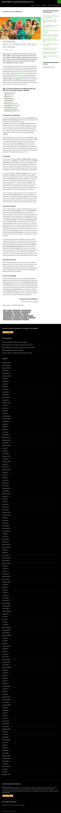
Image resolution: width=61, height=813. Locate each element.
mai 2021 (4, 413)
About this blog (56, 5)
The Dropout (16, 317)
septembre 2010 (6, 582)
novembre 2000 (6, 758)
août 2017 (4, 464)
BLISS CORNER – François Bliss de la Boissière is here (18, 2)
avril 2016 (4, 480)
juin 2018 (4, 448)
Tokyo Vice (7, 102)
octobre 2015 (5, 491)
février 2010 (5, 598)
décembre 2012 (5, 544)
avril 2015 (4, 501)
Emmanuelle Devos (26, 310)
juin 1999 (4, 769)
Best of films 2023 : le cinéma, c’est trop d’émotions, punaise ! (51, 52)
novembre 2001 (6, 739)
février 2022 (5, 392)
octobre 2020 (5, 421)
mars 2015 (4, 504)
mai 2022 (4, 384)
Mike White (25, 314)
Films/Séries (43, 5)
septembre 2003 (6, 705)
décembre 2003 (5, 697)
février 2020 (5, 434)
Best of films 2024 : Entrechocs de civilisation (12, 350)
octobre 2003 (5, 702)
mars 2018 (4, 450)
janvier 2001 (5, 753)
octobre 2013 (5, 531)
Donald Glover (16, 310)
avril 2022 (4, 386)
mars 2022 (4, 389)
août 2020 (4, 424)
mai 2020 (4, 429)
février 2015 (5, 507)
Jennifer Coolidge (8, 312)
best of (9, 310)
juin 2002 (4, 731)
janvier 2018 (5, 453)
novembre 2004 (6, 686)
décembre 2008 (5, 627)
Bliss (12, 49)
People (49, 5)
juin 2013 (4, 533)
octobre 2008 (5, 632)
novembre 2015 (6, 488)
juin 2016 (4, 475)
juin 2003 (4, 713)
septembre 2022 (6, 376)
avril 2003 (4, 718)
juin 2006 (4, 675)
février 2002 (5, 737)
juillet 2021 (5, 408)
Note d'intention (6, 792)
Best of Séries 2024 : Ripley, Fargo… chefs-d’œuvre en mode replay (50, 40)
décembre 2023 (5, 368)
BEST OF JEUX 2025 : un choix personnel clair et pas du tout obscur (50, 21)
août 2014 (4, 517)
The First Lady (24, 317)
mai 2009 (4, 619)
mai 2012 (4, 552)
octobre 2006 (5, 664)
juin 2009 (4, 616)
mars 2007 (4, 654)
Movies (4, 41)
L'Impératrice (17, 312)
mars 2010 (4, 595)
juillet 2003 (5, 710)
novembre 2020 (6, 418)
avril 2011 (4, 568)
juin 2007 (4, 651)
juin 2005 (4, 680)
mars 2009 (4, 624)
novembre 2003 (6, 699)
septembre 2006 (6, 667)
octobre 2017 (5, 459)
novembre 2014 (6, 515)
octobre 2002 (5, 726)
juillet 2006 (5, 672)
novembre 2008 (6, 630)
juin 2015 (4, 499)
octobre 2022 (5, 373)
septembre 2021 (6, 402)
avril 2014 (4, 520)
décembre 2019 (5, 437)
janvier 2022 (5, 394)
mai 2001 (4, 745)
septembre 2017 (6, 461)
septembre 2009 (6, 611)
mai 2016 (4, 477)
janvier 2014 (5, 525)
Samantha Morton (28, 315)
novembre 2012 (6, 547)
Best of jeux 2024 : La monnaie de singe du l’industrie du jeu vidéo (50, 35)
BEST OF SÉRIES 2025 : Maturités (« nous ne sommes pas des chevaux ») (50, 27)
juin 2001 (4, 742)
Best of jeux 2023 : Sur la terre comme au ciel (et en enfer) (50, 48)
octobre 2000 (5, 761)
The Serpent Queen (8, 319)
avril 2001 (4, 747)
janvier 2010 (5, 600)
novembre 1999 (6, 766)
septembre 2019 (6, 440)
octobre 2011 (5, 560)
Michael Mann (18, 314)
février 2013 (5, 539)
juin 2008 (4, 640)
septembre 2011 (6, 563)
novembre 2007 (6, 646)
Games (37, 5)
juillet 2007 (5, 648)
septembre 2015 (6, 493)
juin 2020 (4, 426)
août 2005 (4, 678)
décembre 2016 (5, 469)
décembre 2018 (5, 445)
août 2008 (4, 638)
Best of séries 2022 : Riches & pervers (20, 46)
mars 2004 (4, 694)
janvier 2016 (5, 485)
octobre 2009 (5, 608)
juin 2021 (4, 410)
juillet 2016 (5, 472)
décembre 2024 (5, 365)
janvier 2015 (5, 509)
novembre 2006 (6, 662)
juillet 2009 (5, 614)
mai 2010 (4, 590)
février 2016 (5, 483)
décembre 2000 (5, 755)
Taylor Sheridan (7, 317)
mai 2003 (4, 715)
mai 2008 (4, 643)
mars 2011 (4, 571)
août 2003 (4, 707)
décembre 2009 (5, 603)
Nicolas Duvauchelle (8, 315)
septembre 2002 (6, 729)
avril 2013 (4, 536)
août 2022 (4, 378)
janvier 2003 (5, 723)
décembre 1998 (5, 774)
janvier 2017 (5, 467)
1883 (5, 310)
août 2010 (4, 584)
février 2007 (5, 656)
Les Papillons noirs (8, 314)
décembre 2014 (5, 512)
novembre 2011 (6, 557)
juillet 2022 (5, 381)
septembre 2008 (6, 635)
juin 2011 (4, 565)
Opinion (32, 5)
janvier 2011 (5, 574)
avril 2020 (4, 432)
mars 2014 (4, 523)
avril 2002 (4, 734)
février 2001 (5, 750)
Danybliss (35, 301)
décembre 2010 (5, 576)
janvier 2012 (5, 555)
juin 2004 (4, 689)
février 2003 (5, 721)
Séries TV (13, 41)
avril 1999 (4, 771)
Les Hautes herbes (26, 312)
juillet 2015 (5, 496)
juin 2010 (4, 587)
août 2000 (4, 763)
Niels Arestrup (18, 315)
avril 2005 (4, 683)
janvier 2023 (5, 370)
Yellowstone (18, 78)
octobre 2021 (5, 400)
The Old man (32, 317)
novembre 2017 (6, 456)
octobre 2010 (5, 579)
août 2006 (4, 670)
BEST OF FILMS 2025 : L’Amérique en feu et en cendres (51, 16)
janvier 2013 (5, 541)
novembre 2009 (6, 606)
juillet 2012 (5, 549)
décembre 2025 (5, 362)
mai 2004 (4, 691)
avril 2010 (4, 592)
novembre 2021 (6, 397)
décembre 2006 (5, 659)
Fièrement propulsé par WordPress (9, 811)
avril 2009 (4, 622)
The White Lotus (17, 319)
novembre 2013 (6, 528)
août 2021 (4, 405)
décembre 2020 (5, 416)
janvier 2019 (5, 442)
